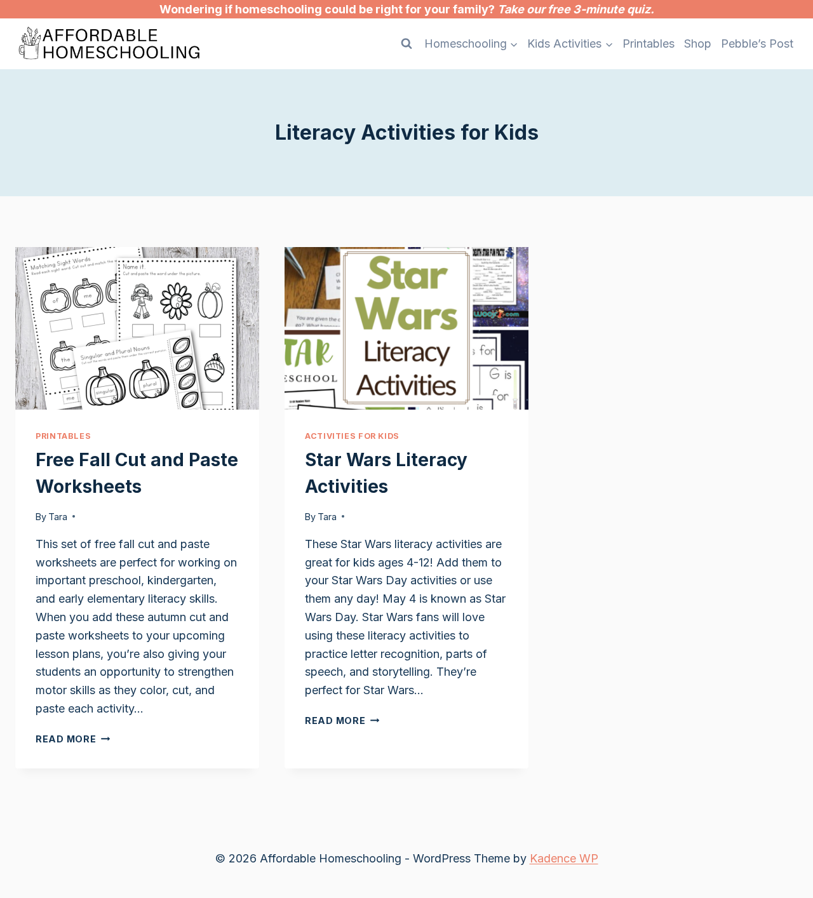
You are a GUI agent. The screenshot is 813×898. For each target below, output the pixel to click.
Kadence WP (564, 858)
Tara (57, 516)
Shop (697, 43)
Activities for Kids (352, 436)
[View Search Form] (406, 43)
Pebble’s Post (757, 43)
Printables (648, 43)
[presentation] (137, 328)
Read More (73, 739)
